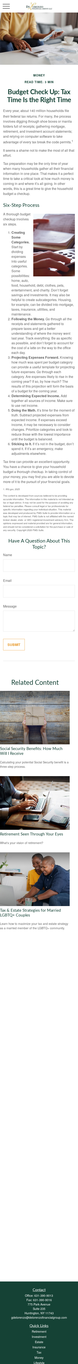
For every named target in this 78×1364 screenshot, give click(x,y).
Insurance (39, 1347)
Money (39, 1357)
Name (7, 554)
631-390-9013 (43, 1295)
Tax (39, 1352)
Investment (39, 1337)
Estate (39, 1342)
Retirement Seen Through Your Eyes (31, 834)
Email (7, 580)
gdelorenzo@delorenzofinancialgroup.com (39, 1317)
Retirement (39, 1331)
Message (10, 606)
